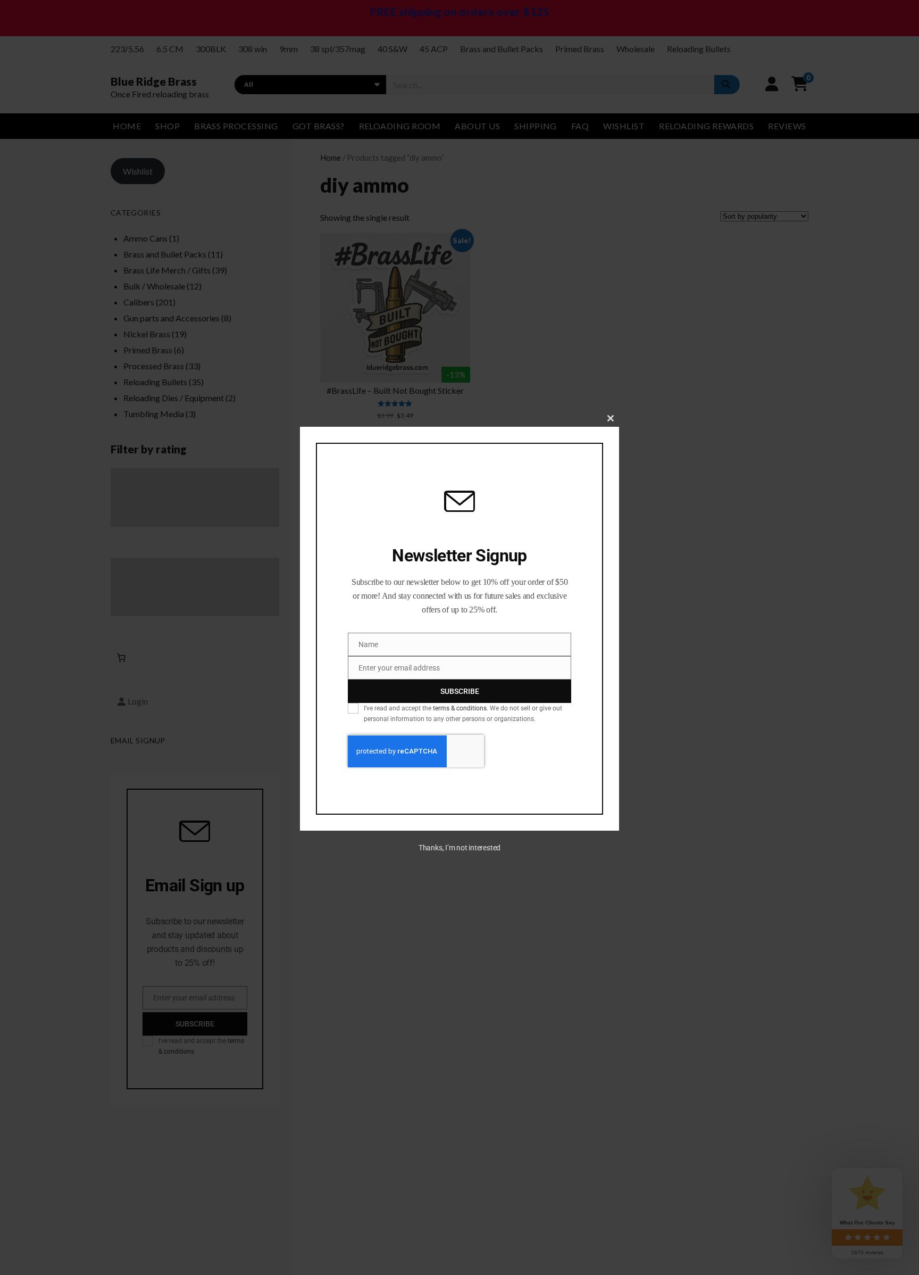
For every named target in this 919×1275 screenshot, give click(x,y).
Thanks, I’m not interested (459, 848)
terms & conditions (460, 708)
